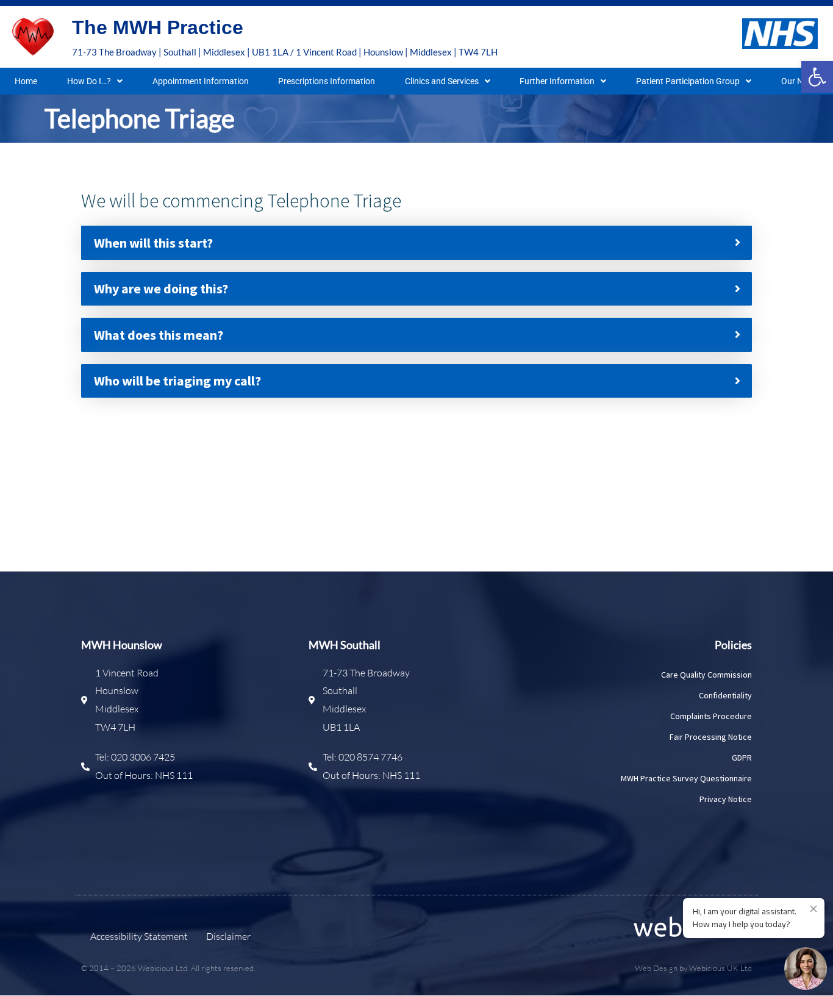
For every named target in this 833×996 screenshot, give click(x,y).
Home (26, 81)
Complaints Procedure (711, 716)
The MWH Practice (157, 27)
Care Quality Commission (706, 674)
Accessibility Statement (139, 936)
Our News (799, 81)
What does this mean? (158, 334)
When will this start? (153, 242)
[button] (817, 77)
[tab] (416, 242)
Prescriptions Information (326, 81)
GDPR (742, 757)
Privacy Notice (725, 799)
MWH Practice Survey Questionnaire (686, 778)
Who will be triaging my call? (177, 380)
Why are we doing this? (161, 288)
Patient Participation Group (688, 81)
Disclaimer (228, 936)
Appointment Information (200, 81)
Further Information (557, 81)
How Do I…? (89, 81)
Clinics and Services (442, 81)
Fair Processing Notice (711, 736)
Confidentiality (725, 695)
